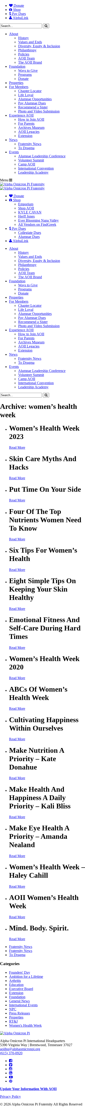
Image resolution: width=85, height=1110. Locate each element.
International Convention (36, 168)
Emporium (25, 204)
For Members (18, 87)
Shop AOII (26, 208)
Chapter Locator (29, 91)
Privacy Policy (10, 1096)
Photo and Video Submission (39, 111)
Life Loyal (25, 95)
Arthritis (15, 981)
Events (14, 152)
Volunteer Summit (31, 160)
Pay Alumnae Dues (32, 103)
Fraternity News (29, 144)
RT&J (13, 1021)
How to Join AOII (31, 119)
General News (19, 1001)
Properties (16, 83)
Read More (17, 447)
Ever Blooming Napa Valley (38, 220)
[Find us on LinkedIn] (10, 1073)
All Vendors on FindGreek (37, 224)
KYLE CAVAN (29, 212)
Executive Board (21, 989)
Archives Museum (31, 127)
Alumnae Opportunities (35, 99)
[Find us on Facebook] (10, 1061)
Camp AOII (26, 164)
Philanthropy (27, 50)
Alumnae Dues (29, 237)
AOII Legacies (28, 132)
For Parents (26, 123)
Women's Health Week (25, 1025)
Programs (25, 75)
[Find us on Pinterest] (10, 1081)
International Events (23, 1005)
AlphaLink (20, 18)
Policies (23, 54)
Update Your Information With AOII (28, 1089)
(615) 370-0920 (11, 1053)
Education (16, 985)
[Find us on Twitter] (10, 1065)
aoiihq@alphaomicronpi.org (20, 1049)
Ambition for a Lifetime (26, 976)
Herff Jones (26, 216)
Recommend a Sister (33, 107)
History (23, 38)
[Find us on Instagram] (10, 1069)
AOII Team (26, 58)
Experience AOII (21, 115)
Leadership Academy (33, 172)
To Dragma (26, 148)
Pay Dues (18, 14)
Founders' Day (19, 972)
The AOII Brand (30, 62)
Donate (18, 5)
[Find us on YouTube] (11, 1077)
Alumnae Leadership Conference (42, 156)
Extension (25, 136)
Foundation (17, 66)
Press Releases (19, 1013)
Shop (16, 10)
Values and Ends (30, 42)
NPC (12, 1009)
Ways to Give (28, 70)
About (13, 34)
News (13, 140)
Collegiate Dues (29, 233)
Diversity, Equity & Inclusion (39, 46)
